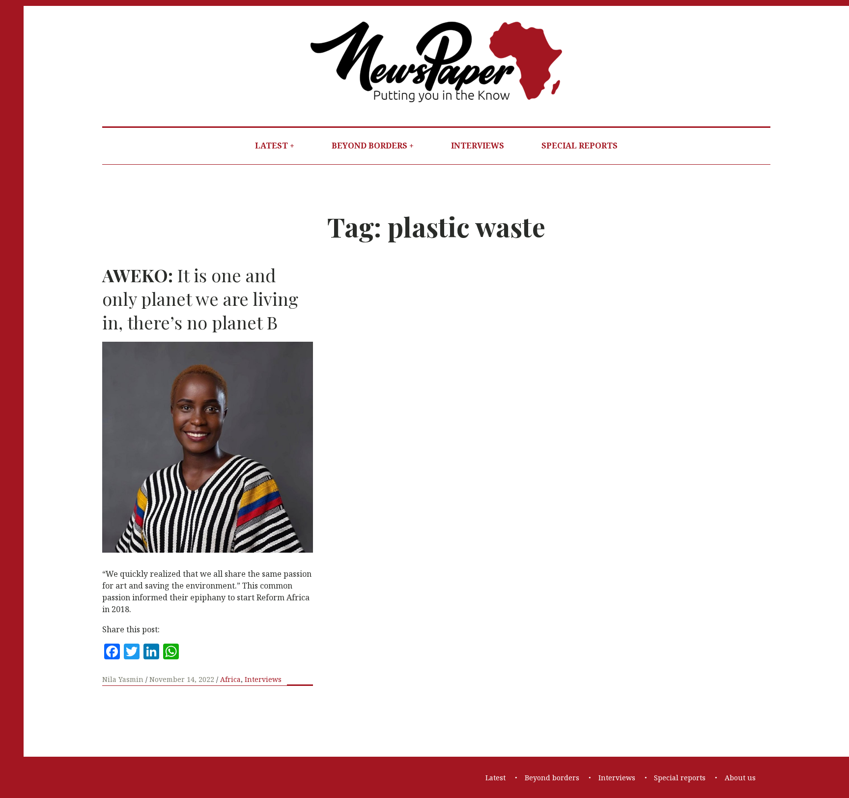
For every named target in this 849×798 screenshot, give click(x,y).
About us (740, 777)
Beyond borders (369, 145)
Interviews (477, 145)
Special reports (579, 145)
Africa (230, 679)
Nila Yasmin (123, 679)
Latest (271, 145)
